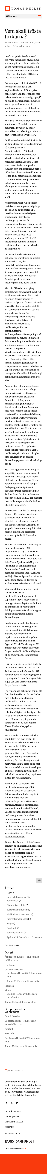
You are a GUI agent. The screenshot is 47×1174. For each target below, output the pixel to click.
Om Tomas (10, 945)
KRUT (26, 1148)
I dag (7, 892)
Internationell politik (17, 919)
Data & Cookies (12, 1016)
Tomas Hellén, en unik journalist (23, 981)
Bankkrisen (12, 900)
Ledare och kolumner (22, 46)
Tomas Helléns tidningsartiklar (20, 1002)
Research (9, 986)
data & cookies (13, 1111)
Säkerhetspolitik (15, 932)
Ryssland (11, 928)
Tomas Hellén (13, 42)
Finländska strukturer (18, 914)
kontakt (9, 1126)
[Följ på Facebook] (7, 1103)
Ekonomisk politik (16, 905)
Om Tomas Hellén (14, 969)
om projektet (12, 1116)
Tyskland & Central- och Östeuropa (24, 937)
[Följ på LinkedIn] (17, 1103)
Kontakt (9, 1029)
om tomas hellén (14, 1121)
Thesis (8, 990)
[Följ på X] (12, 1103)
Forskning (10, 965)
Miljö (9, 923)
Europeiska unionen (17, 909)
